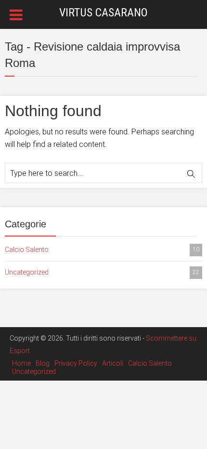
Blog (43, 363)
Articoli (112, 363)
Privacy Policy (75, 363)
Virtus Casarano (103, 12)
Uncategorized (102, 272)
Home (21, 363)
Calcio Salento (102, 249)
